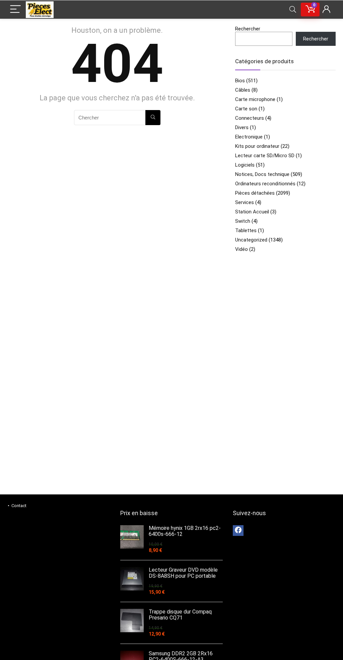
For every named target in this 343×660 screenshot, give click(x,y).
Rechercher (247, 29)
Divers (242, 127)
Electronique (249, 137)
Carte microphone (255, 99)
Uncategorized (251, 240)
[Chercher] (152, 117)
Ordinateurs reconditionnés (265, 184)
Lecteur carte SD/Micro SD (264, 156)
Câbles (242, 90)
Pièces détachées (255, 193)
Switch (242, 221)
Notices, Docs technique (262, 174)
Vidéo (241, 249)
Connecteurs (249, 118)
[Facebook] (238, 530)
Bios (240, 81)
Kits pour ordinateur (257, 146)
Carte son (246, 109)
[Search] (293, 9)
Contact (18, 505)
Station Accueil (252, 212)
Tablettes (246, 230)
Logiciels (245, 165)
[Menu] (15, 9)
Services (244, 202)
